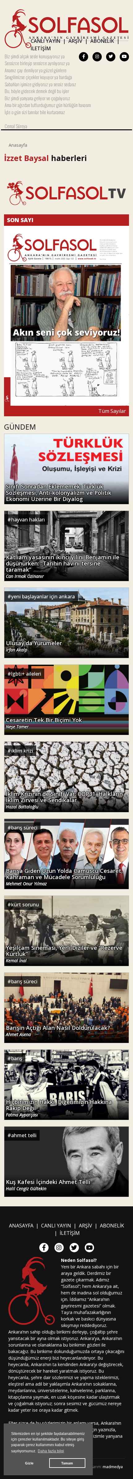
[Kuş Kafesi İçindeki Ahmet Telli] (66, 1161)
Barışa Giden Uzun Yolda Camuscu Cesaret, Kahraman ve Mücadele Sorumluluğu (64, 877)
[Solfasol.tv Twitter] (110, 56)
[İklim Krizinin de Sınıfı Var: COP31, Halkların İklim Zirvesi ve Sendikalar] (66, 776)
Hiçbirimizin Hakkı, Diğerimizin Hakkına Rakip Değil (59, 1108)
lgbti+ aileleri (26, 673)
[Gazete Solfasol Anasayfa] (66, 28)
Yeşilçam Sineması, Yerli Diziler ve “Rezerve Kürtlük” (64, 954)
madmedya (113, 1466)
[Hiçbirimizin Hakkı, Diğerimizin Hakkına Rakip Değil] (66, 1084)
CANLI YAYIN (45, 41)
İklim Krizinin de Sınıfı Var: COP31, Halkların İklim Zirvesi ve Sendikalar (64, 800)
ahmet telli (23, 1135)
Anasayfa (18, 145)
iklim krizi (22, 750)
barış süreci (24, 827)
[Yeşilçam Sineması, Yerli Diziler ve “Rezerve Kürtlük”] (66, 930)
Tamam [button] (67, 1463)
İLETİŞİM (41, 48)
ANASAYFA (21, 1225)
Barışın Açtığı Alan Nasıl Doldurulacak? (58, 1031)
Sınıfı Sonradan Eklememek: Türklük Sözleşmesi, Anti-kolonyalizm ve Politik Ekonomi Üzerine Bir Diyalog (58, 492)
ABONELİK (102, 41)
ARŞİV (75, 41)
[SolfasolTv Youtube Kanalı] (66, 192)
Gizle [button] (29, 1463)
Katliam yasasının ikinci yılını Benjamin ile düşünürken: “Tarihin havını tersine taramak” (62, 566)
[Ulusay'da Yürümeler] (66, 622)
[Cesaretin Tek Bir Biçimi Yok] (66, 699)
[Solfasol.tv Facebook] (83, 56)
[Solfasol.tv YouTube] (124, 56)
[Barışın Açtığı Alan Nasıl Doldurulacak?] (66, 1007)
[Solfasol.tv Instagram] (97, 56)
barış (16, 1058)
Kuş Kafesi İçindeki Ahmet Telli (48, 1185)
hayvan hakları (28, 519)
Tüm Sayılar (112, 411)
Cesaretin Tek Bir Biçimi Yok (44, 723)
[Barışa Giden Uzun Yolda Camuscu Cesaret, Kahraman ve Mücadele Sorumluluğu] (66, 853)
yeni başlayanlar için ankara (43, 596)
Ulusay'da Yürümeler (34, 646)
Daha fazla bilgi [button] (51, 1451)
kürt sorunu (25, 904)
